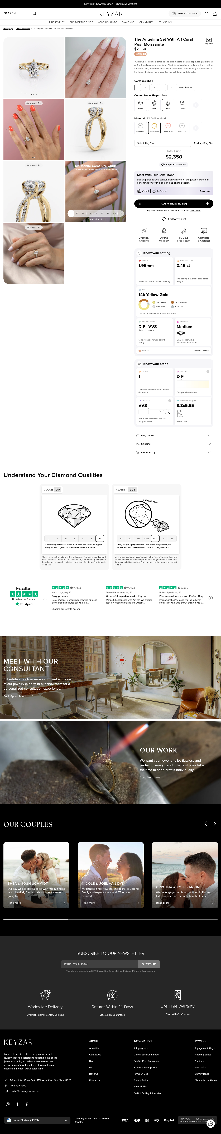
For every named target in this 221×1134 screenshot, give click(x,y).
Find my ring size (203, 143)
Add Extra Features (201, 351)
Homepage (8, 29)
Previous (7, 129)
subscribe (149, 964)
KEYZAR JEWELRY (102, 13)
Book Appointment (14, 696)
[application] (211, 1124)
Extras (139, 53)
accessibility (140, 1086)
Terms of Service (141, 971)
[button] (57, 22)
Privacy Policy (122, 971)
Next (60, 129)
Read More (146, 778)
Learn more (195, 210)
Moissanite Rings (23, 29)
